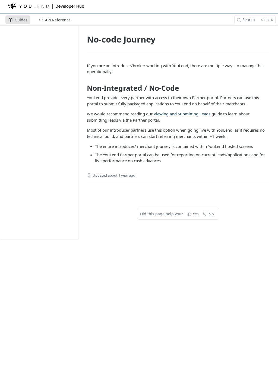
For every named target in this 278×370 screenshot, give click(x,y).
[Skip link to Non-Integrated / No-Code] (85, 88)
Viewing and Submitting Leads (182, 113)
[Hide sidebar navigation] (77, 132)
